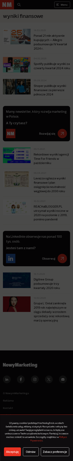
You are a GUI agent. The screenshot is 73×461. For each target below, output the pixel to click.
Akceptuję (12, 452)
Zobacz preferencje (55, 452)
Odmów (31, 452)
